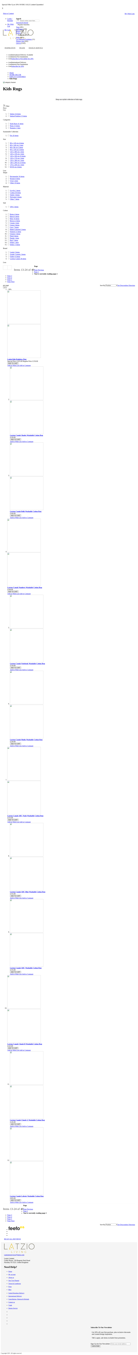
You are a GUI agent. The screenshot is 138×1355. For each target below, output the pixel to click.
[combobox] (27, 21)
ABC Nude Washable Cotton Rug (31, 816)
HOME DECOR (15, 75)
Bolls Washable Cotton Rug (31, 511)
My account (12, 1274)
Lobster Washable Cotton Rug (32, 1196)
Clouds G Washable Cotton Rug (33, 1120)
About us (11, 1277)
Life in (18, 43)
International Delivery (15, 1296)
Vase (18, 27)
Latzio (9, 359)
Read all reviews (12, 1239)
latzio (18, 37)
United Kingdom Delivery (16, 1293)
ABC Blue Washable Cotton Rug (33, 892)
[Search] (18, 20)
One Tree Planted (13, 1280)
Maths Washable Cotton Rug (31, 740)
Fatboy (18, 33)
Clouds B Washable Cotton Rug (30, 1044)
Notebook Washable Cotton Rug (33, 664)
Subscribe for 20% (17, 66)
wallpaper (19, 29)
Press (10, 1286)
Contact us (11, 1302)
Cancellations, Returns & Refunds (18, 1299)
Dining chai (20, 41)
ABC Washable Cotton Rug (31, 968)
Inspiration (10, 48)
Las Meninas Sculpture (24, 39)
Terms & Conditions (14, 1283)
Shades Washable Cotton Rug (32, 435)
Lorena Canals (15, 435)
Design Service (36, 48)
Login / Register (10, 20)
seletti (18, 31)
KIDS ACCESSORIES (17, 77)
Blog (9, 1289)
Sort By (102, 285)
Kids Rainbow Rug (19, 359)
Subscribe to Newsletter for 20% (22, 59)
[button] (13, 365)
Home (11, 73)
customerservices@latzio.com (14, 1255)
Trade (22, 48)
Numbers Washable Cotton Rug (30, 587)
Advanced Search (22, 23)
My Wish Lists (130, 14)
